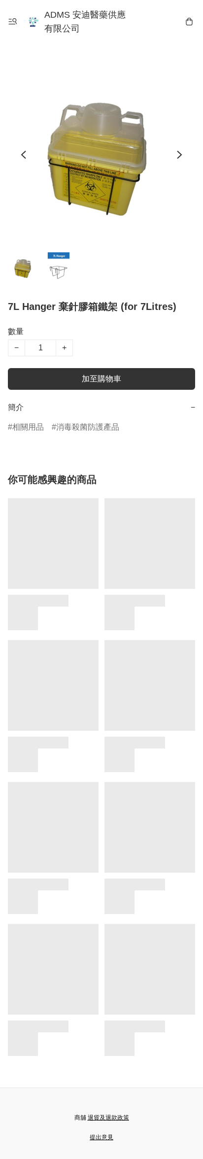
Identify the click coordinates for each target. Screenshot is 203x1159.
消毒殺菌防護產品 (87, 427)
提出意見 (101, 1137)
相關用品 (28, 427)
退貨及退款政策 (108, 1117)
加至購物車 (101, 379)
